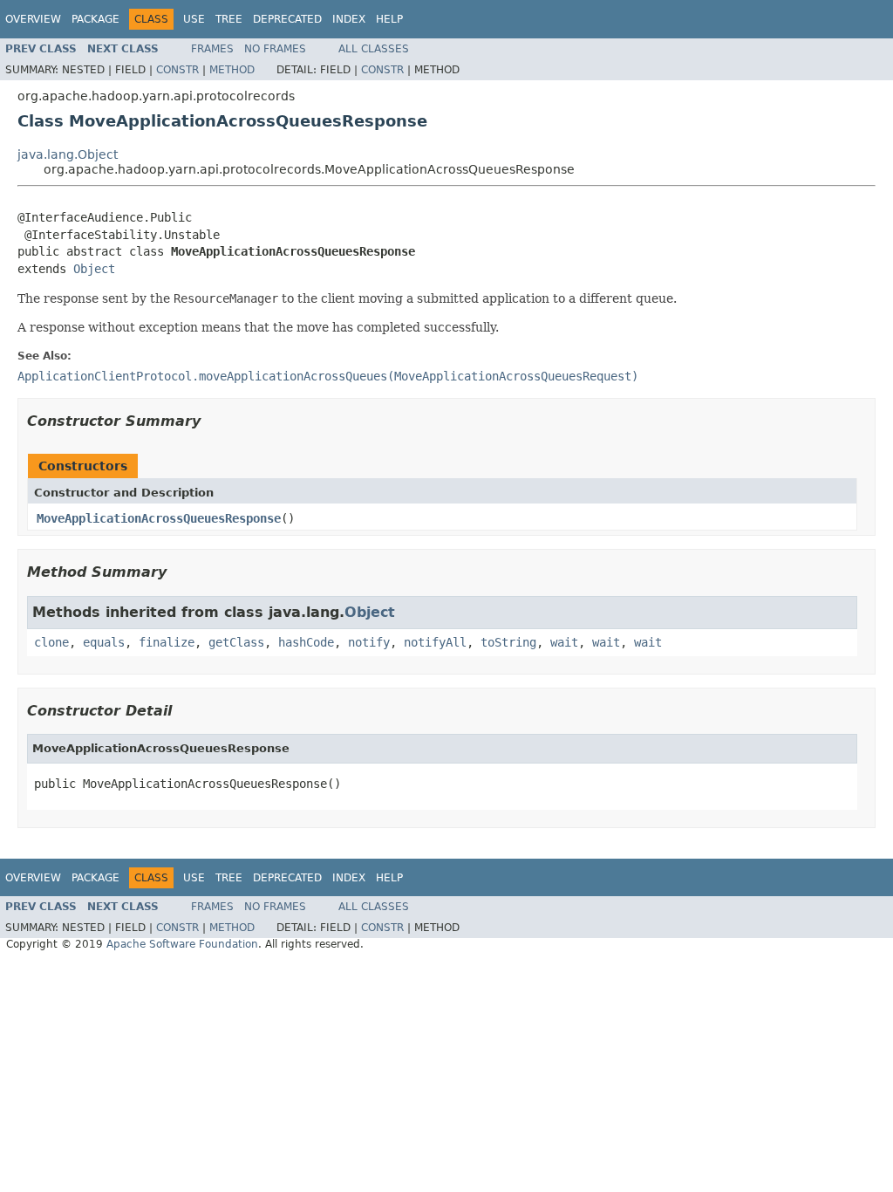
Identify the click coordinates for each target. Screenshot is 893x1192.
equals (104, 642)
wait (564, 642)
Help (389, 19)
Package (95, 19)
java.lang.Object (67, 154)
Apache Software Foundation (182, 944)
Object (94, 269)
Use (194, 19)
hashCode (306, 642)
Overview (33, 19)
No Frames (275, 49)
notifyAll (435, 642)
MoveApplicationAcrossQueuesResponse (159, 518)
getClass (236, 642)
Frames (212, 49)
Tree (228, 19)
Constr (177, 70)
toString (508, 642)
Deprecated (287, 19)
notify (369, 642)
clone (51, 642)
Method (232, 70)
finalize (166, 642)
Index (348, 19)
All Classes (373, 49)
